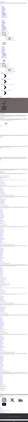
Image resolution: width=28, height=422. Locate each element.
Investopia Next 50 (3, 51)
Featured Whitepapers (4, 54)
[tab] (1, 392)
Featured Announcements (4, 16)
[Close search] (9, 38)
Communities (2, 10)
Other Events (3, 50)
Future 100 (3, 11)
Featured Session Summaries (4, 14)
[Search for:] (2, 40)
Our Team (3, 48)
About (1, 19)
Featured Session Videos (4, 55)
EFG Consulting (25, 118)
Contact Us (2, 17)
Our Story (3, 46)
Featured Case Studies (4, 13)
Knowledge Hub (2, 52)
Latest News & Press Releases (4, 57)
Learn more (1, 4)
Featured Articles (3, 53)
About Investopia (1, 408)
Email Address (1, 418)
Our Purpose (3, 21)
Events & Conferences (3, 8)
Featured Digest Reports (4, 12)
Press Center (2, 56)
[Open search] (4, 34)
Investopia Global (3, 9)
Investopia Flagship (4, 49)
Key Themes (1, 96)
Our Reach (3, 47)
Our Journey (3, 20)
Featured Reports (3, 15)
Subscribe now (14, 421)
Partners (9, 410)
